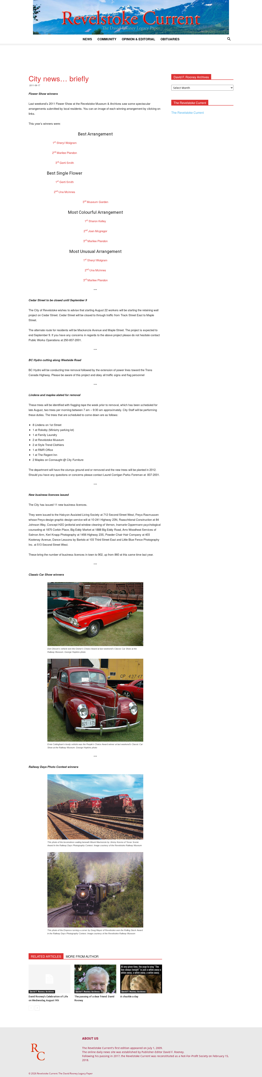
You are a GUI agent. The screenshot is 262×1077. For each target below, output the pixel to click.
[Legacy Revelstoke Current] (131, 17)
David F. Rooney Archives (42, 991)
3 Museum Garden (95, 202)
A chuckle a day (129, 996)
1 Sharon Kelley (95, 221)
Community (106, 39)
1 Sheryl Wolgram (65, 143)
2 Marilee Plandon (64, 153)
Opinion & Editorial (138, 39)
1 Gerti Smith (64, 182)
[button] (228, 39)
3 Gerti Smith (64, 163)
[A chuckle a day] (141, 979)
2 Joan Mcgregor (95, 231)
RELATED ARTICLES (46, 956)
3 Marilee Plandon (95, 241)
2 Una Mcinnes (64, 192)
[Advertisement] (131, 57)
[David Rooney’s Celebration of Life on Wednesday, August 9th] (49, 979)
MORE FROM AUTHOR (82, 956)
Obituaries (170, 39)
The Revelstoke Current (187, 112)
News (87, 39)
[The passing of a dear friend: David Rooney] (95, 979)
